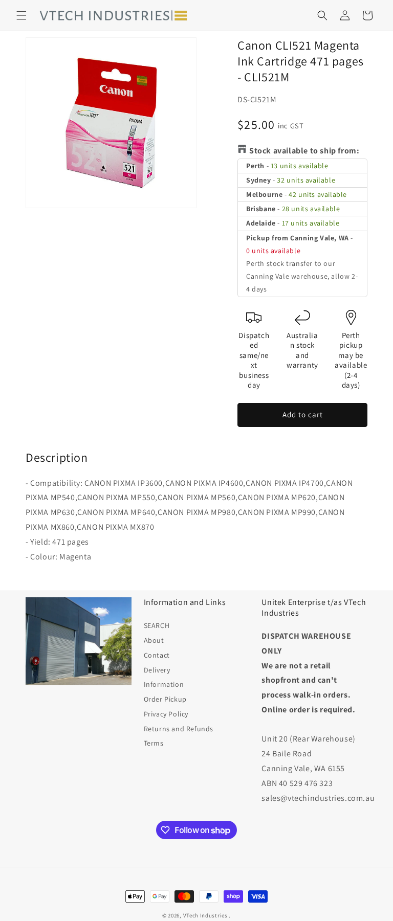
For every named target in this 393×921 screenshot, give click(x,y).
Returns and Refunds (178, 728)
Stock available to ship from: (304, 150)
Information (164, 684)
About (154, 640)
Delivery (157, 670)
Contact (157, 655)
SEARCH (157, 625)
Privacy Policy (166, 713)
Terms (154, 743)
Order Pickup (165, 699)
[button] (21, 15)
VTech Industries (205, 915)
